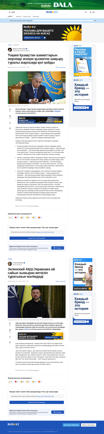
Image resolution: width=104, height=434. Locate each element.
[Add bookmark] (10, 128)
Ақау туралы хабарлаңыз (71, 425)
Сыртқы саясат (27, 16)
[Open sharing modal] (10, 122)
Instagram (59, 248)
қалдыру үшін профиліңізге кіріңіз (45, 232)
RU (86, 12)
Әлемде (10, 259)
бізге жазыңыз (34, 206)
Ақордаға (57, 111)
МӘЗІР (13, 12)
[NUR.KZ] (52, 12)
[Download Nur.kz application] (52, 5)
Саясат (10, 16)
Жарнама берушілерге (88, 425)
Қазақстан (18, 16)
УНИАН (26, 329)
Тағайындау (36, 16)
